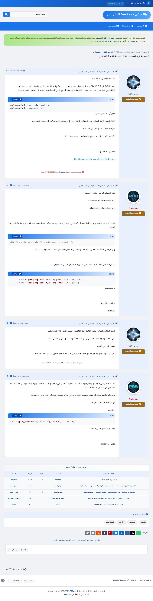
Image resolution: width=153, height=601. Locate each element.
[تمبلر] (104, 533)
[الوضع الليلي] (149, 3)
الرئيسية (140, 26)
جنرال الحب (58, 486)
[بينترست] (110, 533)
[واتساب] (138, 533)
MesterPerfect (58, 498)
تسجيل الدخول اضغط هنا (113, 42)
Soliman (14, 480)
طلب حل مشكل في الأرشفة (90, 540)
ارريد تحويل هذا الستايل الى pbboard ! (108, 505)
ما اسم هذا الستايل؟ (109, 480)
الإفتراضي (110, 522)
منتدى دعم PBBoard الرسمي (108, 38)
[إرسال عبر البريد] (93, 533)
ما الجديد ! (126, 26)
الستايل (132, 522)
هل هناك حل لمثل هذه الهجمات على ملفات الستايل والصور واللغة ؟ (109, 492)
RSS (132, 580)
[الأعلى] (3, 580)
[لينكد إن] (121, 533)
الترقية (121, 522)
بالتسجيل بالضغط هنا (136, 42)
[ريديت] (98, 533)
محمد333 (62, 172)
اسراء (58, 505)
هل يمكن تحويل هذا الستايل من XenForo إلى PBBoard (108, 498)
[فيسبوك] (127, 533)
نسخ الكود (16, 99)
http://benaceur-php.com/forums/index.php (94, 159)
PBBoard (68, 595)
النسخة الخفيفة (119, 580)
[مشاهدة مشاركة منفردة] (11, 185)
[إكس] (132, 533)
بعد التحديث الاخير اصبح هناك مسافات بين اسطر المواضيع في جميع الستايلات (108, 486)
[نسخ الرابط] (87, 533)
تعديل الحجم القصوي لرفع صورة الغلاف (66, 540)
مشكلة (143, 522)
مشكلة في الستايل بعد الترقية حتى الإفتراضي (97, 72)
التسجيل (138, 4)
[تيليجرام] (115, 533)
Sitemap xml (144, 580)
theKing (58, 480)
